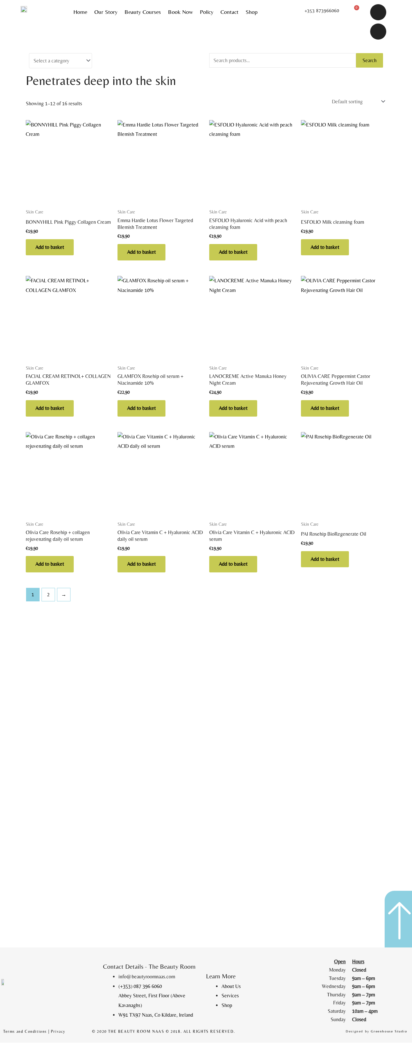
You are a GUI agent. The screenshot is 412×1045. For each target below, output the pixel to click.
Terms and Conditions (25, 1031)
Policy (206, 11)
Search (369, 60)
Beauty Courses (143, 11)
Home (80, 11)
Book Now (180, 11)
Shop (252, 11)
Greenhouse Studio (389, 1031)
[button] (321, 10)
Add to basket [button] (49, 247)
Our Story (105, 11)
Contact (229, 11)
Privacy (58, 1031)
